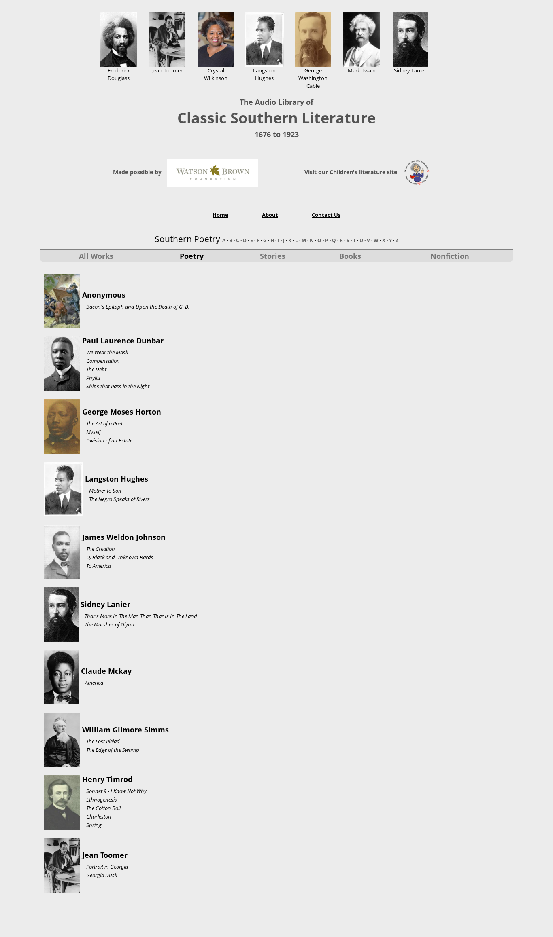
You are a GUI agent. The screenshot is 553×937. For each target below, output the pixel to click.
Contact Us (326, 214)
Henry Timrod (107, 779)
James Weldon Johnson (124, 537)
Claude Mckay (106, 671)
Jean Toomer (105, 855)
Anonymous (103, 295)
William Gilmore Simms (125, 729)
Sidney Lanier (105, 604)
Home (220, 214)
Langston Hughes (116, 479)
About (270, 214)
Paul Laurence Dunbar (123, 340)
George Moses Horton (121, 412)
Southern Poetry (187, 239)
